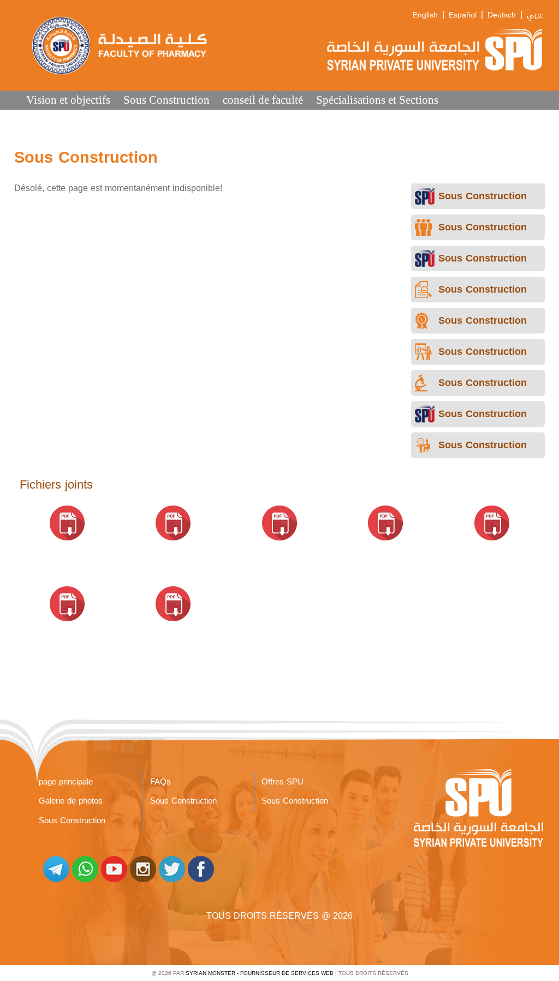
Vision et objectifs (68, 99)
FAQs (160, 781)
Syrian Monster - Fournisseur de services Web (260, 973)
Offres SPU (282, 781)
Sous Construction (166, 99)
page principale (66, 781)
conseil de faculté (263, 99)
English (425, 15)
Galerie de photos (71, 800)
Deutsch (501, 15)
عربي (535, 15)
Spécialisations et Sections (377, 99)
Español (463, 15)
